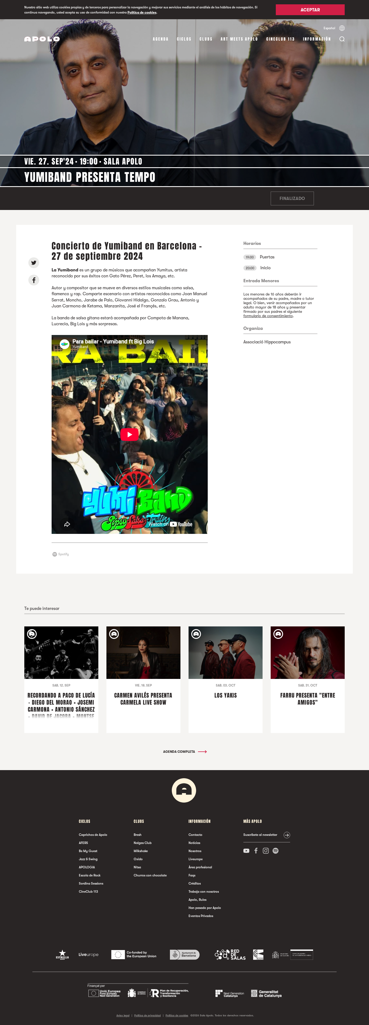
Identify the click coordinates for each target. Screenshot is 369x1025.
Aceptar (310, 10)
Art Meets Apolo (239, 39)
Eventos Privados (201, 916)
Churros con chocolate (150, 875)
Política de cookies (142, 12)
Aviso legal (122, 1015)
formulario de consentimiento (268, 316)
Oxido (138, 859)
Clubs (206, 39)
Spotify (63, 554)
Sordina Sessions (91, 883)
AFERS (83, 843)
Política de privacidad (147, 1015)
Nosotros (195, 851)
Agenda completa (179, 752)
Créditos (195, 883)
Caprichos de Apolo (93, 835)
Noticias (194, 843)
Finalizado (292, 198)
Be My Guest (88, 851)
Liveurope (196, 859)
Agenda (161, 39)
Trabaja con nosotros (204, 891)
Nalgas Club (143, 843)
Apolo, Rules (197, 900)
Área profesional (200, 867)
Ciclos (184, 39)
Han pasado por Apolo (205, 908)
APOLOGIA (87, 867)
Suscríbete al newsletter (260, 835)
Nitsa (137, 867)
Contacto (195, 835)
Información (317, 39)
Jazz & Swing (88, 859)
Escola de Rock (89, 875)
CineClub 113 (280, 39)
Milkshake (141, 851)
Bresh (138, 835)
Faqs (192, 875)
